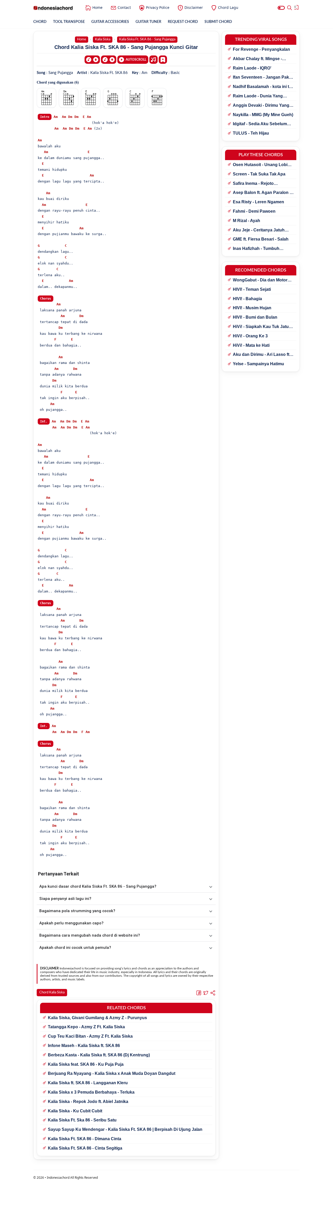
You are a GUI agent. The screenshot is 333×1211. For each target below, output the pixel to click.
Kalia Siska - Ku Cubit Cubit (75, 1111)
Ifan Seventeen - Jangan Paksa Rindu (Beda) (263, 77)
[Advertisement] (166, 1204)
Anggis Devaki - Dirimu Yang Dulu (261, 105)
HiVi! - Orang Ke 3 (250, 336)
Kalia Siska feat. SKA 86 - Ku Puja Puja (86, 1064)
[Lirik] (153, 59)
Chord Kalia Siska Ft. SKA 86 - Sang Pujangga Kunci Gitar (126, 47)
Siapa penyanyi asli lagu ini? (65, 898)
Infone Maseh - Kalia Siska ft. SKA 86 (84, 1045)
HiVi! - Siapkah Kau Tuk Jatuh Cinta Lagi (262, 327)
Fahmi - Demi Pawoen (254, 211)
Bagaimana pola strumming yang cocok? (77, 911)
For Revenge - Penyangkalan (261, 49)
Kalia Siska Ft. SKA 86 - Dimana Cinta (84, 1139)
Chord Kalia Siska (52, 992)
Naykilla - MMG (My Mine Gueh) (263, 114)
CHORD (40, 22)
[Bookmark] (163, 59)
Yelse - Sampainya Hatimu (258, 364)
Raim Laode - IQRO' (252, 68)
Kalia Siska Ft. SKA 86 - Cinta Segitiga (85, 1148)
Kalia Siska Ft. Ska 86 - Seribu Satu (82, 1120)
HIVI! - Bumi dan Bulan (255, 317)
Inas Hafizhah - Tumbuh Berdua (256, 248)
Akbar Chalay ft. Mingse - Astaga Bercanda (257, 59)
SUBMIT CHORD (218, 22)
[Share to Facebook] (199, 992)
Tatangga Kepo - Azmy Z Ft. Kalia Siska (86, 1027)
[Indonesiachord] (53, 8)
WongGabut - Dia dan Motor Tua (260, 280)
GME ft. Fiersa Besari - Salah (261, 239)
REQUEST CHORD (183, 22)
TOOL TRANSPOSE (69, 22)
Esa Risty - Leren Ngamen (258, 202)
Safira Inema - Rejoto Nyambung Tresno (253, 183)
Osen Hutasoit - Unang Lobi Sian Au (260, 165)
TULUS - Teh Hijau (251, 133)
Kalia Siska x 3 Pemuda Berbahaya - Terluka (91, 1092)
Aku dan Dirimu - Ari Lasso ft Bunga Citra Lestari (261, 354)
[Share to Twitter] (206, 992)
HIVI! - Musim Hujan (252, 308)
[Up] (108, 59)
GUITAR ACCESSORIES (110, 22)
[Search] (289, 8)
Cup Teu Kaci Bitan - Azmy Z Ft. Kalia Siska (90, 1036)
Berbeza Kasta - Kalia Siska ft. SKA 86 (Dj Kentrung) (99, 1055)
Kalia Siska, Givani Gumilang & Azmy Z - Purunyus (97, 1018)
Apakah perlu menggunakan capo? (71, 923)
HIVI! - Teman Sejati (252, 289)
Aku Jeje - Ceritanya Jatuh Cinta (259, 230)
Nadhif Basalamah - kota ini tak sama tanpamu (263, 87)
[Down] (92, 59)
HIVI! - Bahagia (247, 299)
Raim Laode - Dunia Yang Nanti (258, 96)
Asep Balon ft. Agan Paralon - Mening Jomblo (262, 192)
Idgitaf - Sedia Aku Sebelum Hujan (260, 124)
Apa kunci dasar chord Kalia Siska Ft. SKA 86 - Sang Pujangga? (97, 886)
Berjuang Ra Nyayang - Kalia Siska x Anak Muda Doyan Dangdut (111, 1073)
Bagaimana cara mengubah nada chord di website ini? (89, 935)
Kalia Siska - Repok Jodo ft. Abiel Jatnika (88, 1101)
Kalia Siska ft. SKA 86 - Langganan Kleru (88, 1083)
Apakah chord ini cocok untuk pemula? (75, 947)
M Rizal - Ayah (246, 220)
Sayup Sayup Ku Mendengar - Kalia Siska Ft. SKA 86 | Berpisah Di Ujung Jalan (125, 1129)
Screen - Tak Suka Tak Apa (259, 174)
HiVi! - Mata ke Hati (251, 345)
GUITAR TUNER (148, 22)
